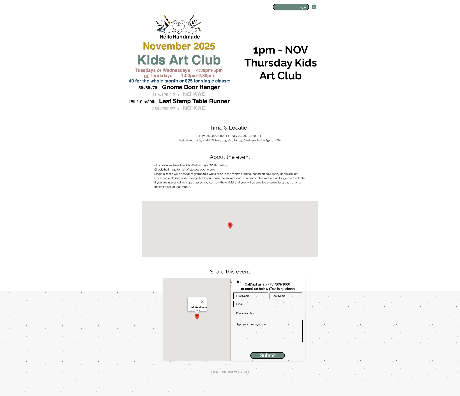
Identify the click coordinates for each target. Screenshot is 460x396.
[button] (313, 6)
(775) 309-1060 (278, 284)
